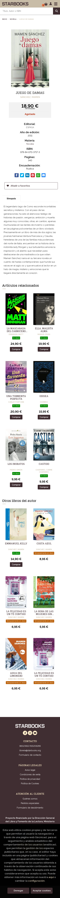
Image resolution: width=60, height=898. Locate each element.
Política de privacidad (30, 779)
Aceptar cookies (42, 890)
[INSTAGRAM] (30, 733)
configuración (36, 880)
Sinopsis (11, 198)
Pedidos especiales (30, 803)
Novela (13, 19)
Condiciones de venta (30, 774)
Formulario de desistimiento (30, 808)
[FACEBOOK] (25, 733)
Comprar (16, 349)
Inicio (4, 19)
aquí (51, 877)
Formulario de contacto (30, 755)
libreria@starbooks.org (30, 750)
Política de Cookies (30, 783)
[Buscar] (56, 11)
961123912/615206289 (30, 746)
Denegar (18, 890)
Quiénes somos (30, 799)
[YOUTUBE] (35, 733)
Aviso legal (30, 770)
